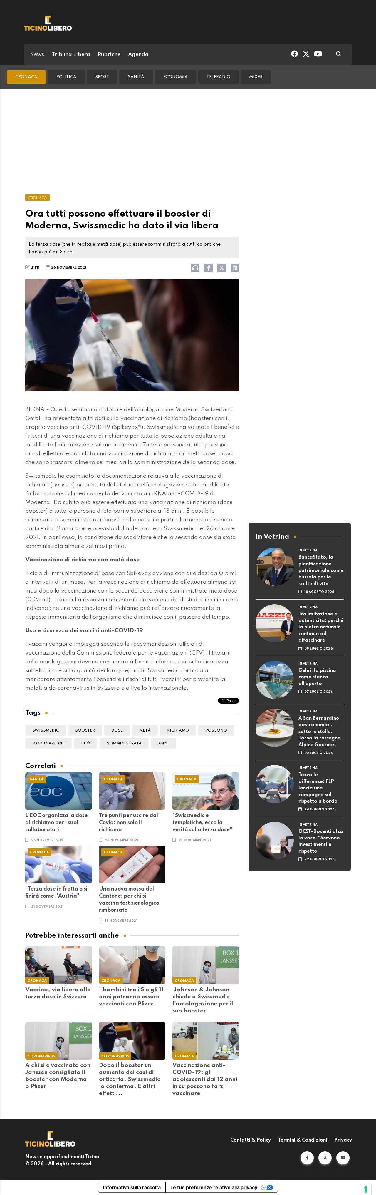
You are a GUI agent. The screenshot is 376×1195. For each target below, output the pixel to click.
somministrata (124, 743)
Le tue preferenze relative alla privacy (213, 1187)
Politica (66, 77)
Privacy (343, 1140)
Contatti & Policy (250, 1140)
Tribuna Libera (71, 54)
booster (85, 730)
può (85, 743)
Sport (102, 77)
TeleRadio (218, 77)
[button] (307, 1157)
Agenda (138, 54)
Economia (175, 77)
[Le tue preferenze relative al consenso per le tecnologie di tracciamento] (365, 1189)
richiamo (178, 730)
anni (163, 743)
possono (216, 730)
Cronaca (26, 77)
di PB (35, 268)
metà (145, 730)
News (37, 54)
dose (117, 730)
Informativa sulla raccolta (132, 1187)
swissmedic (45, 730)
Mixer (256, 77)
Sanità (136, 77)
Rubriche (109, 54)
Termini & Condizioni (302, 1140)
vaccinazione (48, 743)
